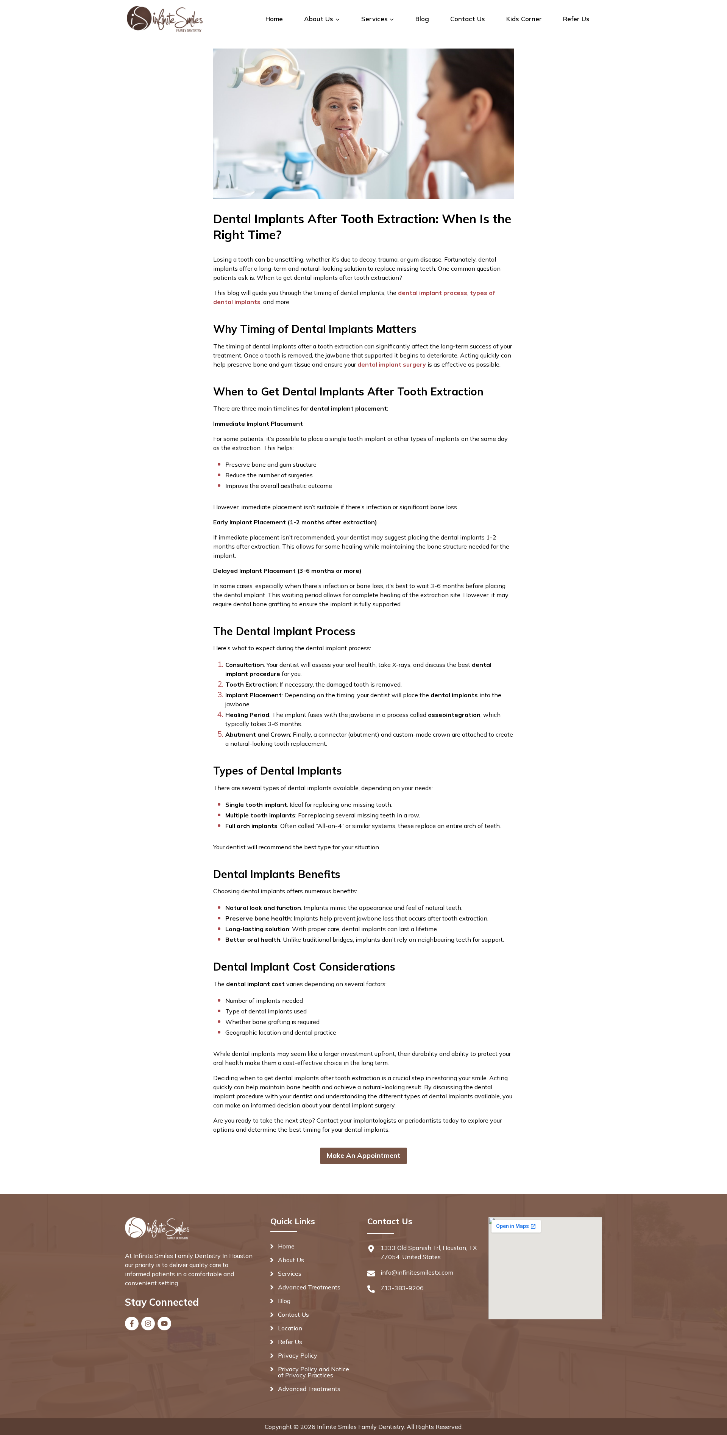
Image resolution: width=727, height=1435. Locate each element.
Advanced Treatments (309, 1287)
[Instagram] (148, 1323)
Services (289, 1273)
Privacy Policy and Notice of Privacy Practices (313, 1372)
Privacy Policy (297, 1355)
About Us (291, 1260)
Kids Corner (524, 19)
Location (290, 1328)
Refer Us (576, 19)
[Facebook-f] (132, 1323)
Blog (422, 19)
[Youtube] (164, 1323)
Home (274, 19)
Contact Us (467, 19)
